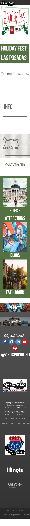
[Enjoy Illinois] (15, 469)
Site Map (26, 423)
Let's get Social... (15, 336)
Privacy (21, 510)
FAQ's (12, 423)
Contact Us (5, 423)
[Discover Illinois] (15, 485)
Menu (27, 4)
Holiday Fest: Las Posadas (14, 54)
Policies (18, 423)
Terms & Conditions (12, 510)
